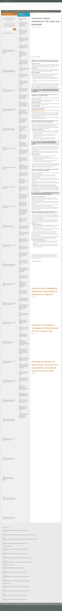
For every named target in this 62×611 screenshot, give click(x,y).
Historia (20, 141)
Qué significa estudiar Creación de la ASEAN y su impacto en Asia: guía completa (15, 553)
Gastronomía (21, 73)
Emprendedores (17, 11)
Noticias (6, 1)
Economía (23, 11)
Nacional (33, 11)
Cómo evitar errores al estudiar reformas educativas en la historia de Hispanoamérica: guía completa (23, 128)
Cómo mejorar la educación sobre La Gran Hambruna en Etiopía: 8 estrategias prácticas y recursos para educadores (23, 307)
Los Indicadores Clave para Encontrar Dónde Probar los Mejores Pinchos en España (15, 580)
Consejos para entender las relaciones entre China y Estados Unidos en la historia (15, 549)
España (38, 11)
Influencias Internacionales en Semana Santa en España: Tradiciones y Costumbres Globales (17, 562)
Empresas (11, 11)
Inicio (2, 1)
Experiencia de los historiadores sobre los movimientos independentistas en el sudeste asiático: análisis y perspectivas (23, 342)
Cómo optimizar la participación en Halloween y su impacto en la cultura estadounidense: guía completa (23, 54)
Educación (20, 117)
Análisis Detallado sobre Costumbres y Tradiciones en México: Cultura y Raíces (23, 247)
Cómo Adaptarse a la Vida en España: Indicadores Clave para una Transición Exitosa (23, 394)
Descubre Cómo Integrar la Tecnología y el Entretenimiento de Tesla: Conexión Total (44, 328)
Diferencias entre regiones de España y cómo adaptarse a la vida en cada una (24, 233)
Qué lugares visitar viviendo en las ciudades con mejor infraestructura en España (23, 174)
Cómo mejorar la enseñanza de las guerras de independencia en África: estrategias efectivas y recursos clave (23, 284)
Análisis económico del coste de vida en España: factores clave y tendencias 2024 (23, 89)
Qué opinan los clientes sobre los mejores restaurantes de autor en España (23, 75)
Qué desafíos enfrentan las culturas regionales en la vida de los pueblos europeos (23, 46)
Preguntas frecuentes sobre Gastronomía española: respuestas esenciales (14, 572)
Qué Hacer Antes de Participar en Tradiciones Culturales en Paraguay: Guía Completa (24, 358)
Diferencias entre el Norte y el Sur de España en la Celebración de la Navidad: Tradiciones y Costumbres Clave (23, 112)
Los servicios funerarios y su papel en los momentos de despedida (23, 372)
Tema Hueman (16, 609)
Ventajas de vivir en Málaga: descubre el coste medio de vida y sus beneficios (23, 401)
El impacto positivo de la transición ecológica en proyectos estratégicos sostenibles (8, 478)
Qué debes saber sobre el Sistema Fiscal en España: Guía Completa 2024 (14, 599)
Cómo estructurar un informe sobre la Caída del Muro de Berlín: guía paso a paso (23, 276)
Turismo (20, 101)
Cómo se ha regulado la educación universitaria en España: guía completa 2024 (23, 335)
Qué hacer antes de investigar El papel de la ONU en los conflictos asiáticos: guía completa (16, 557)
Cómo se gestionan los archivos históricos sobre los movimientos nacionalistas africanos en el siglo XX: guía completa (23, 351)
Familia (3, 340)
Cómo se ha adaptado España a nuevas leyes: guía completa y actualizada (24, 69)
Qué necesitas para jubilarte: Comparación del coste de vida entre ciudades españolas (23, 299)
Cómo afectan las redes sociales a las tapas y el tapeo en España (12, 567)
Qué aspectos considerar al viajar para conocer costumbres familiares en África (15, 543)
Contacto (10, 1)
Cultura (42, 11)
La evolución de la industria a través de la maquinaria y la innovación (23, 328)
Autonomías (21, 231)
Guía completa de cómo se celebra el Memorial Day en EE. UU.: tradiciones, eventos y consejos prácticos (19, 534)
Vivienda (20, 259)
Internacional (28, 11)
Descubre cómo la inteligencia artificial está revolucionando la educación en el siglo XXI (44, 291)
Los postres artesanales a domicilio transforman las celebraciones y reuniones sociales (16, 576)
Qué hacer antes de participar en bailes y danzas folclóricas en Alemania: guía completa (23, 227)
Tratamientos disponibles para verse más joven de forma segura (23, 314)
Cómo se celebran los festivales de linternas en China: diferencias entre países (14, 530)
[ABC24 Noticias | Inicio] (21, 6)
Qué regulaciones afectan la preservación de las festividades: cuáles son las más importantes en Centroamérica (20, 539)
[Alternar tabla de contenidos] (32, 58)
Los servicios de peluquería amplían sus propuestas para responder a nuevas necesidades (8, 51)
